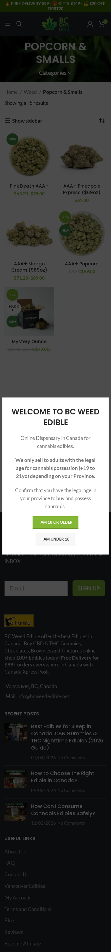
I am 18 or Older (55, 522)
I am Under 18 (55, 539)
